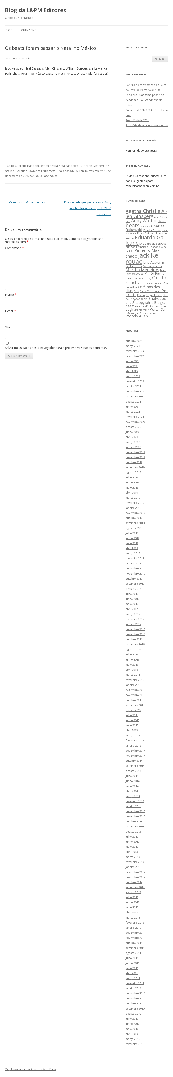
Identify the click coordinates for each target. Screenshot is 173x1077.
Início (9, 30)
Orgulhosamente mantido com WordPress (30, 1069)
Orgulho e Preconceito (149, 283)
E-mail (10, 311)
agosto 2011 (133, 953)
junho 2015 (132, 720)
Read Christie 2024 (137, 120)
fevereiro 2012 (135, 922)
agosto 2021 (133, 401)
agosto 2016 (133, 649)
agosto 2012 (133, 892)
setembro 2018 (135, 523)
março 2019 (133, 498)
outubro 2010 (134, 1003)
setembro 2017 (135, 584)
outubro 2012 (134, 882)
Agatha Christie (143, 211)
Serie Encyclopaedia (147, 297)
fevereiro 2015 (135, 740)
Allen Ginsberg (95, 166)
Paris (136, 291)
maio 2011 (132, 968)
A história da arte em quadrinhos (147, 125)
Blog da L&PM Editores (35, 10)
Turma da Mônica (143, 306)
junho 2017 (132, 599)
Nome (10, 295)
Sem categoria (48, 166)
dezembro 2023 (135, 356)
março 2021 (133, 412)
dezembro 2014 (135, 750)
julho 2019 (132, 477)
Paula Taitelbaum (46, 176)
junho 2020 (132, 432)
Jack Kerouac (18, 171)
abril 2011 (132, 973)
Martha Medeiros (142, 270)
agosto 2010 (133, 1013)
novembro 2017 (135, 573)
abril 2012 (132, 912)
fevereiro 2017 (135, 619)
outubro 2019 (134, 462)
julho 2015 (132, 715)
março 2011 (133, 978)
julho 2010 (132, 1019)
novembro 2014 (135, 755)
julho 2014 (132, 776)
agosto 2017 (133, 589)
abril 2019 (132, 492)
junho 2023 (132, 361)
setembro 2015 (135, 705)
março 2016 (133, 675)
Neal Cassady (65, 171)
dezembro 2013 (135, 811)
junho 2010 (132, 1024)
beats (132, 225)
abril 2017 (132, 609)
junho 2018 (132, 538)
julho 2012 (132, 897)
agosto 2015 (133, 710)
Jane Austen (152, 262)
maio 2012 (132, 907)
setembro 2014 (135, 766)
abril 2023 (132, 371)
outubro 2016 (134, 639)
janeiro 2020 (133, 447)
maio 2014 (132, 786)
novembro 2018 (135, 513)
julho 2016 (132, 654)
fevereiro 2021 (135, 417)
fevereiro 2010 (135, 1044)
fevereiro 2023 (135, 381)
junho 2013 (132, 841)
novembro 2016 (135, 634)
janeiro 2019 (133, 508)
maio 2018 (132, 543)
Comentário (14, 248)
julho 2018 (132, 533)
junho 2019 (132, 482)
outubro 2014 (134, 761)
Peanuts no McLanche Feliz (25, 202)
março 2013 (133, 857)
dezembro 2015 (135, 690)
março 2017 (133, 614)
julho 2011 (132, 958)
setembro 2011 (135, 948)
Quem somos (29, 30)
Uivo (157, 306)
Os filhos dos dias (143, 288)
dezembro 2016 (135, 629)
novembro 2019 (135, 457)
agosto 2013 (133, 831)
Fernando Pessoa (147, 247)
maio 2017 (132, 604)
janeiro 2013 (133, 867)
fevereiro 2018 (135, 558)
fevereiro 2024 (135, 351)
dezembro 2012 (135, 872)
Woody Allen (137, 315)
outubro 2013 (134, 821)
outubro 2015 (134, 700)
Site (7, 327)
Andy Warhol (144, 220)
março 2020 (133, 442)
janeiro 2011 (133, 988)
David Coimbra (146, 233)
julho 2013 (132, 836)
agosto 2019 (133, 472)
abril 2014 (132, 791)
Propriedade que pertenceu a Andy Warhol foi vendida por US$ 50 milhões (87, 208)
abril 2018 (132, 548)
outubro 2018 (134, 518)
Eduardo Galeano (145, 240)
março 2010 (133, 1039)
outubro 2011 (134, 943)
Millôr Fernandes (147, 276)
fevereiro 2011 (135, 983)
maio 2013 (132, 847)
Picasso (141, 295)
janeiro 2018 (133, 563)
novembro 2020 (135, 422)
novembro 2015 (135, 695)
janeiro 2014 (133, 806)
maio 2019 (132, 487)
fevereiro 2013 (135, 862)
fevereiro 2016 (135, 680)
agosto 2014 (133, 771)
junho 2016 (132, 659)
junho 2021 (132, 406)
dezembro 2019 (135, 452)
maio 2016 (132, 664)
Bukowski (145, 226)
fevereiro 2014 (135, 801)
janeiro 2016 (133, 685)
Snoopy (138, 302)
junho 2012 (132, 902)
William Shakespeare (143, 312)
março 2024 (133, 346)
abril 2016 (132, 669)
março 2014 (133, 796)
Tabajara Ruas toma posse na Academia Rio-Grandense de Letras (145, 100)
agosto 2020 (133, 427)
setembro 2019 (135, 467)
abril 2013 (132, 852)
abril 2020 (132, 437)
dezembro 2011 (135, 933)
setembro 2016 (135, 644)
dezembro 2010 (135, 993)
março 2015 (133, 735)
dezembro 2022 (135, 391)
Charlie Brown (152, 230)
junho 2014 (132, 781)
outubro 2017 (134, 578)
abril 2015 (132, 730)
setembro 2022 (135, 396)
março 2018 (133, 553)
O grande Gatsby (141, 278)
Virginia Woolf (141, 309)
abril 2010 (132, 1034)
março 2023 (133, 376)
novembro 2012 (135, 877)
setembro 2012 (135, 887)
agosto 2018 (133, 528)
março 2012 (133, 917)
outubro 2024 (134, 341)
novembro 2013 (135, 816)
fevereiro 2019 (135, 503)
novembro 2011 (135, 938)
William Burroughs (87, 171)
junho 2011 (132, 963)
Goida (163, 246)
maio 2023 (132, 366)
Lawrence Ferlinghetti (41, 171)
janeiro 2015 (133, 745)
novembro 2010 (135, 998)
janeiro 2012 (133, 927)
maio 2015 (132, 725)
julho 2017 (132, 594)
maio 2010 (132, 1029)
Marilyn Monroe (152, 266)
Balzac (162, 221)
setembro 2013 (135, 826)
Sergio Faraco (154, 295)
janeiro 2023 (133, 386)
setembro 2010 (135, 1008)
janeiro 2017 (133, 624)
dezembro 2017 (135, 568)
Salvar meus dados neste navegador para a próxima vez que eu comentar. (56, 348)
